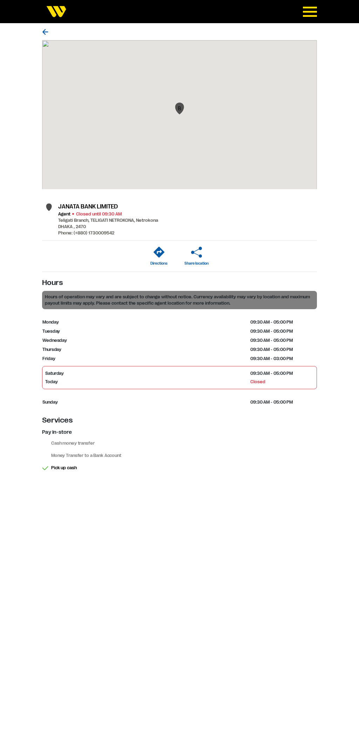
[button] (179, 108)
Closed (257, 381)
